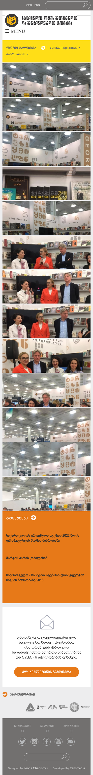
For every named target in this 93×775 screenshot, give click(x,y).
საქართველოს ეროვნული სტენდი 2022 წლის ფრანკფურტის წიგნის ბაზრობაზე (42, 538)
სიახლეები (22, 726)
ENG (37, 5)
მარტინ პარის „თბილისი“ (26, 558)
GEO (29, 5)
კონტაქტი (71, 726)
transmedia (77, 768)
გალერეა (47, 726)
